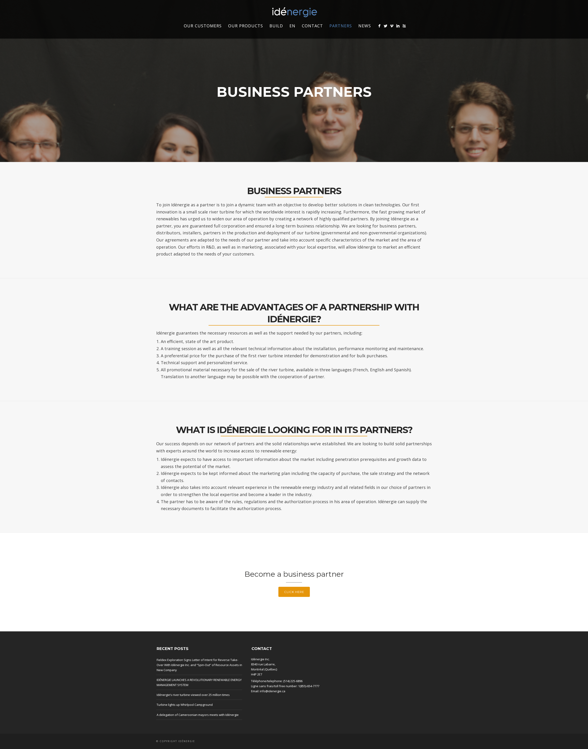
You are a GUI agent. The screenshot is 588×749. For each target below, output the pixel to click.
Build (276, 25)
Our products (245, 25)
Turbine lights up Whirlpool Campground (185, 705)
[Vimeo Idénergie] (392, 26)
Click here (294, 592)
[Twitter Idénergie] (385, 26)
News (364, 25)
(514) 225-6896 (292, 681)
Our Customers (203, 25)
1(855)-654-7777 (308, 686)
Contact (312, 25)
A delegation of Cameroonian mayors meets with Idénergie (198, 715)
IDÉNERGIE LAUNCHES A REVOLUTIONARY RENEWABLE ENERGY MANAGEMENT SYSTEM (199, 682)
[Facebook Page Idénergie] (379, 26)
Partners (340, 25)
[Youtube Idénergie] (404, 26)
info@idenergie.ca (272, 691)
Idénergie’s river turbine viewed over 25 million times (193, 695)
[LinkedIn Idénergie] (398, 26)
